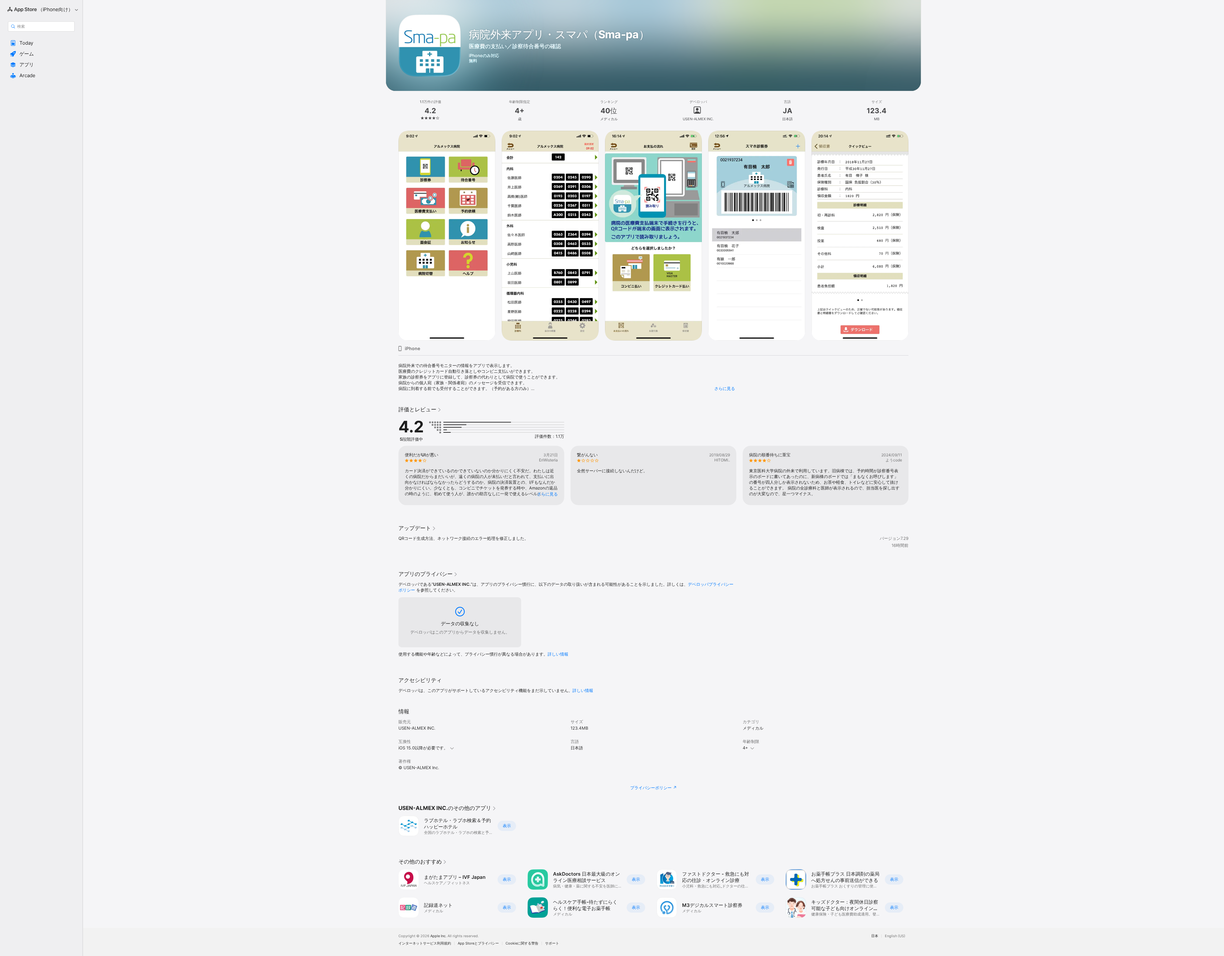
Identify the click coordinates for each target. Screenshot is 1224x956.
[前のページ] (392, 475)
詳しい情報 (558, 654)
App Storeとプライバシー (478, 943)
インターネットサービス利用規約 (424, 943)
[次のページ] (914, 475)
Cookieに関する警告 (522, 943)
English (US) (895, 936)
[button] (41, 43)
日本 (874, 936)
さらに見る (724, 388)
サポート (552, 943)
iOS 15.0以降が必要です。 (423, 747)
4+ (745, 747)
